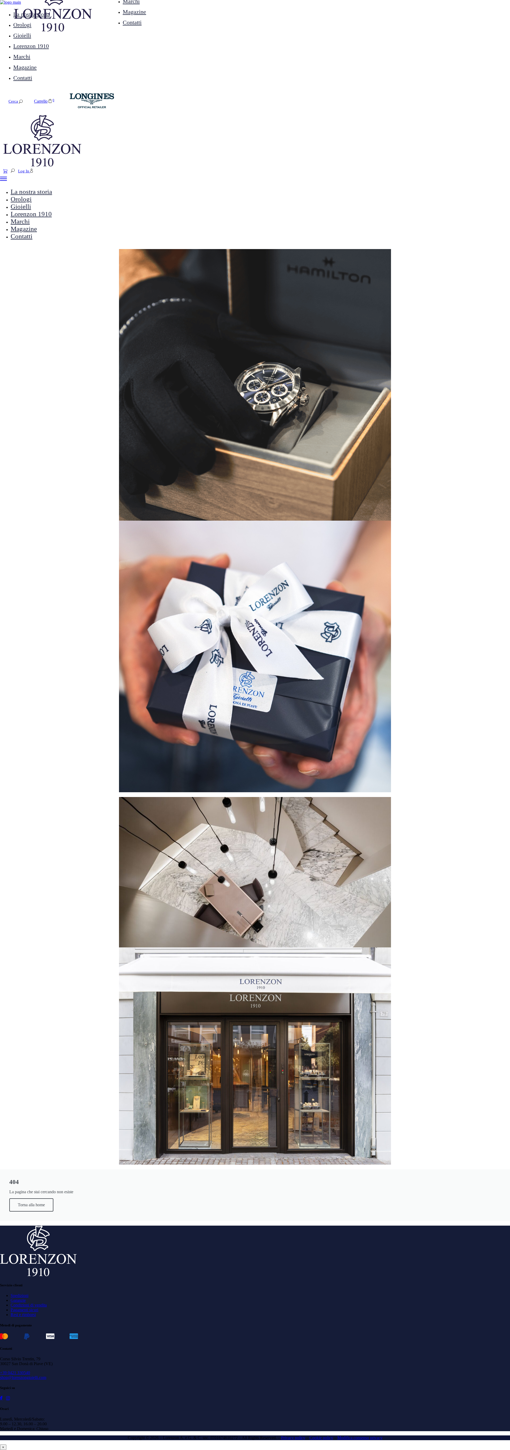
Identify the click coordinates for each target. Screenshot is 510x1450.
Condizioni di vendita (29, 1305)
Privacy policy (293, 1437)
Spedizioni (19, 1295)
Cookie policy (321, 1437)
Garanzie (18, 1300)
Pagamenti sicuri (24, 1310)
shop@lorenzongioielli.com (23, 1377)
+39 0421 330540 (15, 1372)
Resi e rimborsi (23, 1314)
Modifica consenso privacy (359, 1437)
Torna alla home (31, 1205)
